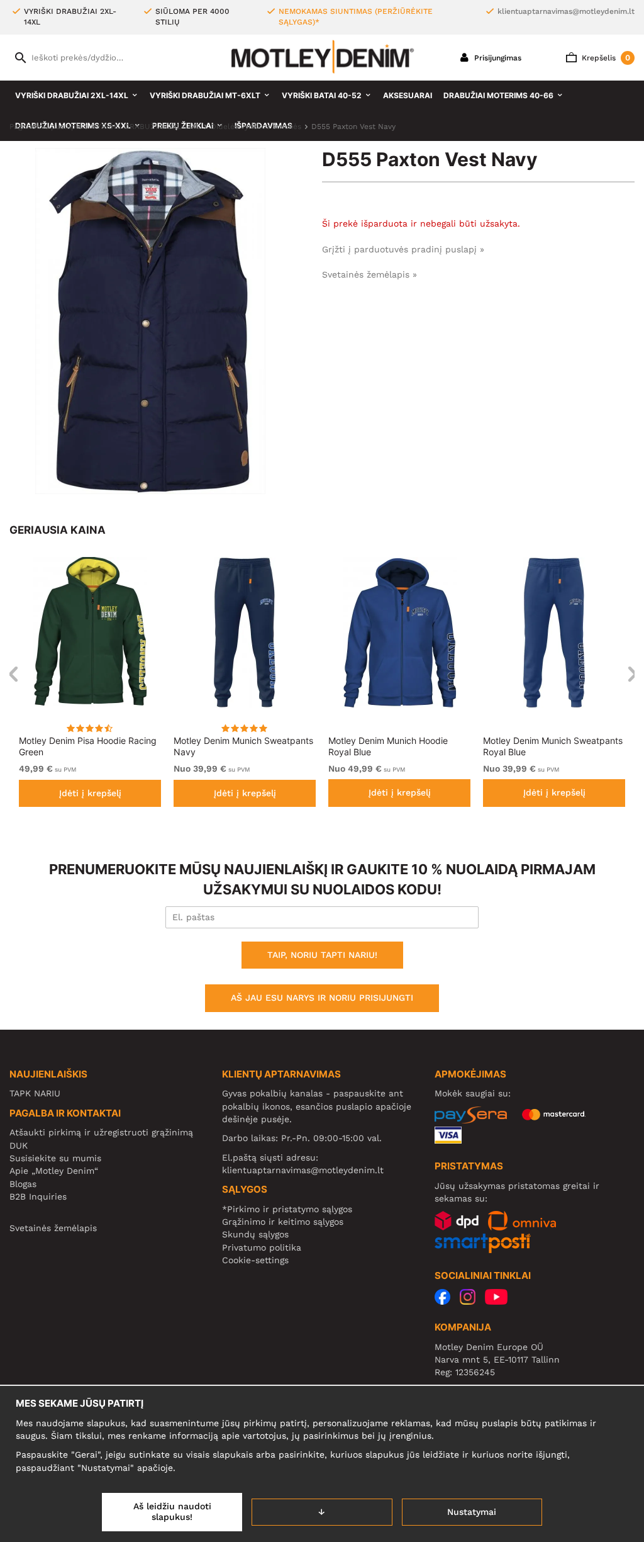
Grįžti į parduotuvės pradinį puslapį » (403, 249)
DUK (18, 1145)
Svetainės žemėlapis (53, 1228)
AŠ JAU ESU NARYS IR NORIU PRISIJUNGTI (322, 998)
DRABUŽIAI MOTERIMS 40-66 (498, 95)
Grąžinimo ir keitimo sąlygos (282, 1222)
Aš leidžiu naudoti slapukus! (172, 1511)
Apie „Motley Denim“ (53, 1171)
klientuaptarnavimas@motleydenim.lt (566, 11)
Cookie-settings (255, 1260)
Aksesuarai (407, 95)
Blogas (22, 1184)
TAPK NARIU (34, 1093)
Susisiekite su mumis (55, 1158)
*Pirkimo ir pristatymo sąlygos (287, 1209)
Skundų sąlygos (255, 1234)
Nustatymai (471, 1512)
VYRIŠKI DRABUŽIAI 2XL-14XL (71, 95)
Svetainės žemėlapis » (369, 274)
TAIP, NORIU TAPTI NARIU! (322, 955)
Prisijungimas (496, 57)
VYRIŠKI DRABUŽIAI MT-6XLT (205, 95)
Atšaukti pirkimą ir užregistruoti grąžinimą (101, 1132)
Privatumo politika (261, 1247)
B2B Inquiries (38, 1196)
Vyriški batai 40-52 (322, 95)
